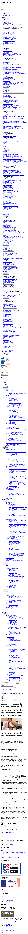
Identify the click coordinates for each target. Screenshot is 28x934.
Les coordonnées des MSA (9, 345)
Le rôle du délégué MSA (8, 287)
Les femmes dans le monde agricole (11, 291)
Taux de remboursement (8, 32)
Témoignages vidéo (7, 198)
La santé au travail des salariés (9, 38)
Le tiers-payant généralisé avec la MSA (11, 231)
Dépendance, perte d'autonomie (10, 69)
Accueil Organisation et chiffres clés (11, 310)
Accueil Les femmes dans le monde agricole (12, 292)
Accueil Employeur (7, 150)
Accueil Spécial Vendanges (9, 187)
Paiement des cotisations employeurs (11, 170)
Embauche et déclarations (9, 152)
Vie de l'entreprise (7, 176)
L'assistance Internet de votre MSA (10, 343)
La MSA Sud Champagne (9, 276)
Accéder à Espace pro (9, 832)
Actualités (6, 22)
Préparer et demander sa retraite (10, 53)
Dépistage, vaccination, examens (10, 34)
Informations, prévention (8, 142)
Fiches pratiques (6, 74)
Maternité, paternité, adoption (9, 36)
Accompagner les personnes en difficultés (12, 67)
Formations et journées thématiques (10, 203)
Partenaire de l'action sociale (9, 220)
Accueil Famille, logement (9, 41)
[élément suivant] (2, 850)
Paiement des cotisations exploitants (11, 105)
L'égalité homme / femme (8, 282)
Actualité (6, 297)
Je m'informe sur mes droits (9, 84)
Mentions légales (6, 924)
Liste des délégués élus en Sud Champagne (12, 290)
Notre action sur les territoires (9, 306)
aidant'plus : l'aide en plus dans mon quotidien (13, 82)
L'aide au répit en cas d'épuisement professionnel (13, 121)
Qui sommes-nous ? (8, 301)
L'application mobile (7, 337)
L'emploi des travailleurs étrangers (10, 193)
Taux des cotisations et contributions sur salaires (13, 169)
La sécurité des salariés (8, 188)
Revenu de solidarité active (9, 60)
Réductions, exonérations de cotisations (11, 171)
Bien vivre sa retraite (7, 51)
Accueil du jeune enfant (8, 43)
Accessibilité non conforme (9, 930)
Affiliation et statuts (7, 96)
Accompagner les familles (8, 42)
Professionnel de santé (8, 228)
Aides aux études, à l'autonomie (10, 47)
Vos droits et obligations (8, 106)
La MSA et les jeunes (7, 315)
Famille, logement (7, 39)
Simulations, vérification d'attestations (11, 335)
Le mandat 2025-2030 (8, 250)
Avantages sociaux (7, 181)
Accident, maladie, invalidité (9, 37)
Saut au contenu (6, 6)
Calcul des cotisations (8, 104)
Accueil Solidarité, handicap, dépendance (12, 66)
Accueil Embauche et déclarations (10, 154)
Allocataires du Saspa (8, 57)
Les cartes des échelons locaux (9, 257)
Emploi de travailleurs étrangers (10, 165)
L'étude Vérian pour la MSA (9, 295)
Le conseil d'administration (9, 255)
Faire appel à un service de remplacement (12, 126)
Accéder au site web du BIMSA (8, 922)
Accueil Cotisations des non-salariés (11, 102)
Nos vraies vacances (7, 325)
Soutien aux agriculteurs (9, 111)
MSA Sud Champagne (8, 689)
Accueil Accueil (6, 15)
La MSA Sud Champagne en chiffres (11, 280)
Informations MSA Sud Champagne (11, 204)
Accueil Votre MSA (7, 275)
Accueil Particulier (7, 21)
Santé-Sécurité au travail (9, 137)
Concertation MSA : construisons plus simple (13, 328)
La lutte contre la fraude (8, 322)
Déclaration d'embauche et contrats (10, 155)
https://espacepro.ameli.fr (20, 808)
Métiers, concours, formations (9, 350)
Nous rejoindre (7, 347)
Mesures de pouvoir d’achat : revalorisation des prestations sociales (18, 394)
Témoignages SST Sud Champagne (11, 141)
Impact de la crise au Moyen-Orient (10, 127)
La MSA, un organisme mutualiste (10, 268)
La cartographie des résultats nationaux (11, 288)
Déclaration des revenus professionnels (11, 108)
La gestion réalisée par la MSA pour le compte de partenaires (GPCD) (17, 650)
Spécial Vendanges (8, 186)
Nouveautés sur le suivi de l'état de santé (12, 207)
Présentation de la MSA (8, 304)
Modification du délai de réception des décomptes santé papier (17, 581)
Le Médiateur (6, 929)
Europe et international (8, 324)
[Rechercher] (17, 682)
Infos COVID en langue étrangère (10, 191)
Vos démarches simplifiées (9, 326)
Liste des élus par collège (8, 254)
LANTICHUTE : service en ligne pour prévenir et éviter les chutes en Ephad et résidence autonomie (14, 237)
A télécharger (6, 144)
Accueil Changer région (8, 354)
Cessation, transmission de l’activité (10, 100)
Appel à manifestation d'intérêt (9, 227)
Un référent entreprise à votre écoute (11, 183)
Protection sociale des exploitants (10, 97)
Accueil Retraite (6, 49)
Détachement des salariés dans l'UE (10, 182)
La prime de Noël (7, 63)
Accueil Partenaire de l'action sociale (11, 221)
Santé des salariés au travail (9, 179)
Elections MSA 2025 (8, 285)
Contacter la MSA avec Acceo (9, 346)
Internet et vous (6, 338)
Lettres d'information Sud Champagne (11, 107)
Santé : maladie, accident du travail (11, 28)
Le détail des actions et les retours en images (12, 258)
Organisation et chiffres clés (9, 309)
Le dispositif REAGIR (8, 124)
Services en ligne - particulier (9, 79)
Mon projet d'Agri (7, 99)
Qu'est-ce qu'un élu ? (7, 269)
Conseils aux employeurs (8, 192)
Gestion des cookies (7, 925)
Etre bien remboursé (7, 31)
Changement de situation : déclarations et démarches (14, 73)
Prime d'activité (6, 62)
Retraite (5, 48)
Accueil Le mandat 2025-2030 (9, 252)
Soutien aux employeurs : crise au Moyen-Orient (13, 175)
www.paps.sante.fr (9, 844)
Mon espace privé (7, 77)
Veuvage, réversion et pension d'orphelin (12, 54)
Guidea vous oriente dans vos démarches (12, 131)
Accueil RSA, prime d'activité (9, 59)
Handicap (5, 68)
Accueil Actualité (7, 299)
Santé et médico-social (8, 321)
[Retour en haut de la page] (2, 932)
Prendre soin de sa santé (8, 33)
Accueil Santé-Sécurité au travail (10, 138)
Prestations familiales (7, 44)
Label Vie (5, 222)
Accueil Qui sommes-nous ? (9, 303)
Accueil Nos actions (7, 314)
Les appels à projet (7, 226)
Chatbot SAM (6, 340)
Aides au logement (7, 45)
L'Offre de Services (7, 316)
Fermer (6, 389)
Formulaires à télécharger (8, 336)
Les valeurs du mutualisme (9, 265)
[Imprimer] (2, 697)
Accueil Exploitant (7, 90)
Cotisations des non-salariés (9, 101)
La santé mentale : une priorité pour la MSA (12, 327)
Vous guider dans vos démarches (10, 70)
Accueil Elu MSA (7, 248)
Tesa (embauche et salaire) (9, 157)
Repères (5, 259)
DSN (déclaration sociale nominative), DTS (12, 156)
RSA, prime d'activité (8, 58)
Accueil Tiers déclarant (8, 240)
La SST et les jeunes (7, 202)
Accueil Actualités (7, 23)
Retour (7, 13)
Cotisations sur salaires (8, 166)
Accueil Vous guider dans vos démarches (12, 72)
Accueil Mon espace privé (8, 78)
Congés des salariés (7, 185)
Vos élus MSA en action (8, 264)
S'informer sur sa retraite (8, 52)
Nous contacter (6, 81)
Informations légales (7, 281)
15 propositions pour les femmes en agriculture (13, 294)
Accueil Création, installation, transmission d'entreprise (15, 94)
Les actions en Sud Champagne (10, 279)
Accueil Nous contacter (8, 342)
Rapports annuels (7, 311)
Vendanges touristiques (8, 190)
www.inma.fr (7, 837)
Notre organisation (7, 305)
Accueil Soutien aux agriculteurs (10, 112)
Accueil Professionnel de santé (9, 230)
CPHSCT (5, 143)
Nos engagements (7, 307)
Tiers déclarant (7, 238)
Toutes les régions (7, 926)
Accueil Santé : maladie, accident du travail (12, 29)
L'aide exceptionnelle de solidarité (10, 83)
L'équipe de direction (7, 262)
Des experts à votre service (9, 139)
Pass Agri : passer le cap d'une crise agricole (12, 27)
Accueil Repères (6, 260)
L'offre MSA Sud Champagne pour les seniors (13, 55)
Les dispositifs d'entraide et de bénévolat (12, 159)
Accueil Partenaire (7, 217)
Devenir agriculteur (7, 95)
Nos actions (6, 312)
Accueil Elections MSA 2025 (9, 286)
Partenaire (5, 690)
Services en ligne (7, 225)
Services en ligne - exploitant (9, 136)
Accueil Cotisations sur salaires (10, 167)
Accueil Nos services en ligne (9, 331)
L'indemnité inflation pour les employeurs (12, 172)
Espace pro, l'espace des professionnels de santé (13, 232)
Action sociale (6, 320)
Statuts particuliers (7, 76)
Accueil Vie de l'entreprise (9, 177)
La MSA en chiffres (7, 263)
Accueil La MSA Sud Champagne (10, 277)
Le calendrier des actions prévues (10, 253)
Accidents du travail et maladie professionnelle (13, 160)
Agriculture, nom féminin (8, 296)
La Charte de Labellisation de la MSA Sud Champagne (15, 161)
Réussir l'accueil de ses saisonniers (10, 206)
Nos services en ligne (8, 330)
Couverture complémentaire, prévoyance (12, 180)
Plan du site (5, 927)
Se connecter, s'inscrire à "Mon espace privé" (13, 332)
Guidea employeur (7, 208)
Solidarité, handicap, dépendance (10, 64)
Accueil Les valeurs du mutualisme (10, 267)
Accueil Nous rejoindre (8, 349)
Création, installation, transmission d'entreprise (13, 92)
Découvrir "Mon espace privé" (9, 334)
